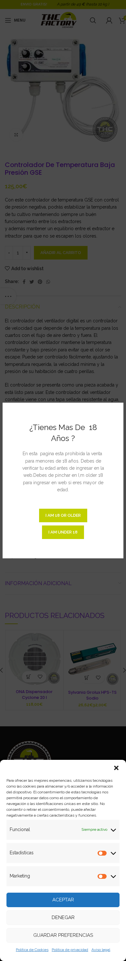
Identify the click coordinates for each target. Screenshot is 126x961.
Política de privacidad (70, 949)
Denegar (63, 917)
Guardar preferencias (63, 935)
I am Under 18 (63, 532)
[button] (116, 768)
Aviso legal (100, 949)
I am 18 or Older (63, 515)
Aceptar (63, 900)
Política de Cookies (32, 949)
